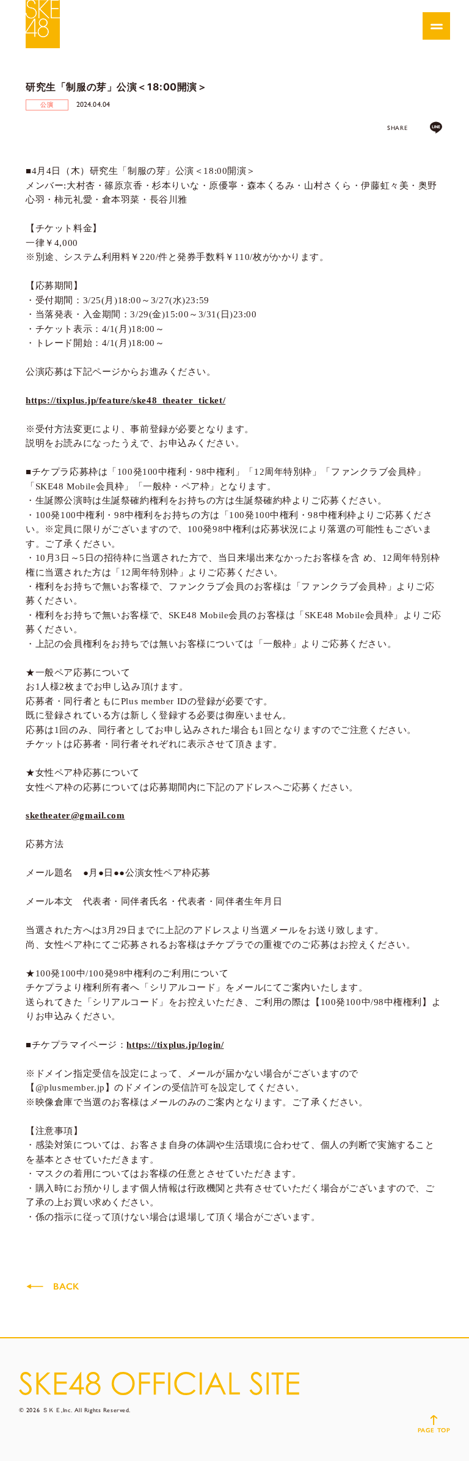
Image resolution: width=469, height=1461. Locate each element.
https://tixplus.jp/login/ (175, 1045)
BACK (66, 1286)
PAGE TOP (434, 1430)
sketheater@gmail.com (75, 815)
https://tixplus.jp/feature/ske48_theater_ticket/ (125, 400)
